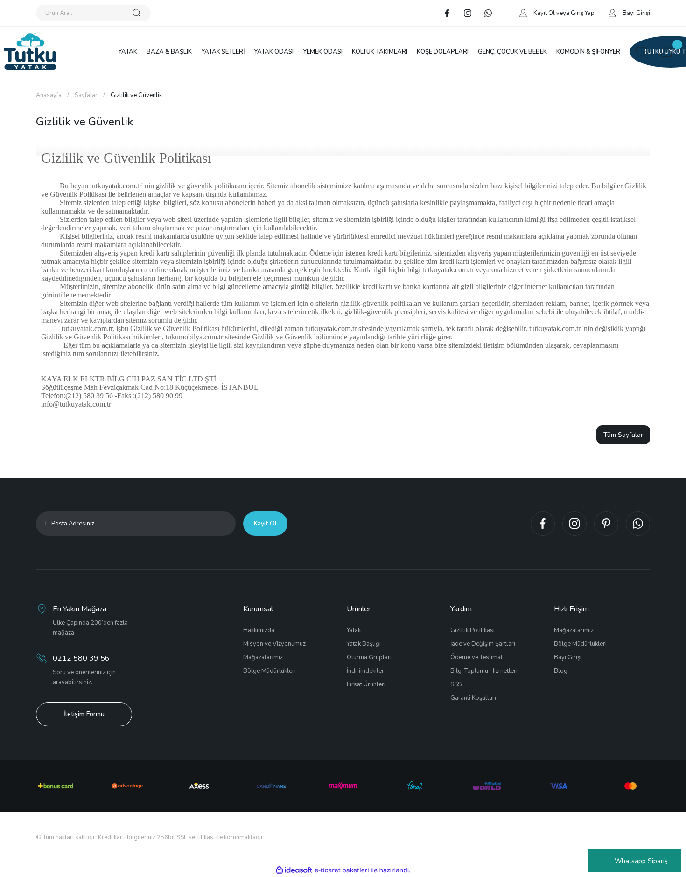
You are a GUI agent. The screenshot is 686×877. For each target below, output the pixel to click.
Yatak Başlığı (364, 644)
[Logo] (30, 52)
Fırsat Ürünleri (366, 684)
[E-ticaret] (342, 870)
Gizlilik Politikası (472, 630)
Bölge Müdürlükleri (269, 671)
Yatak (354, 630)
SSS (456, 684)
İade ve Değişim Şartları (482, 644)
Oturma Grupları (369, 657)
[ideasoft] (294, 870)
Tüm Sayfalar (623, 434)
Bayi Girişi (567, 657)
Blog (560, 671)
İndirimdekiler (365, 671)
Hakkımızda (258, 630)
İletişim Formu (84, 714)
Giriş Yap (583, 13)
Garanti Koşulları (473, 698)
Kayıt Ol (544, 13)
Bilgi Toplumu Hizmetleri (484, 671)
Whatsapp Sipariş (641, 860)
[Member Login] (523, 12)
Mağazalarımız (263, 657)
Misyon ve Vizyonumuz (274, 644)
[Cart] (666, 52)
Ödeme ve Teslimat (476, 657)
